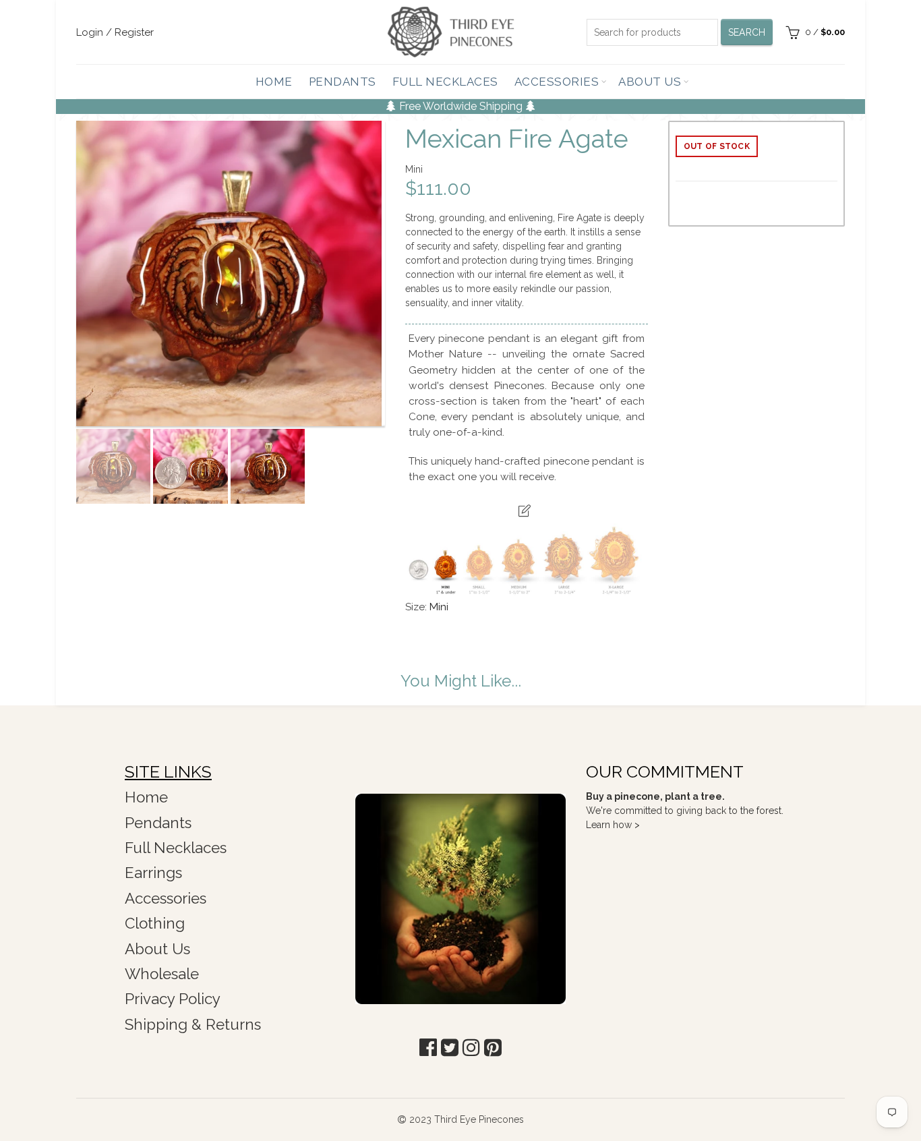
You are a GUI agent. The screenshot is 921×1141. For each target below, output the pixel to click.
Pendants (342, 81)
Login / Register (115, 32)
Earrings (153, 872)
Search (747, 32)
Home (274, 81)
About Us (649, 81)
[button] (428, 1047)
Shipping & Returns (193, 1024)
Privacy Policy (172, 998)
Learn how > (613, 824)
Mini (438, 607)
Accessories (556, 81)
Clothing (155, 923)
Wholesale (162, 974)
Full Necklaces (445, 81)
